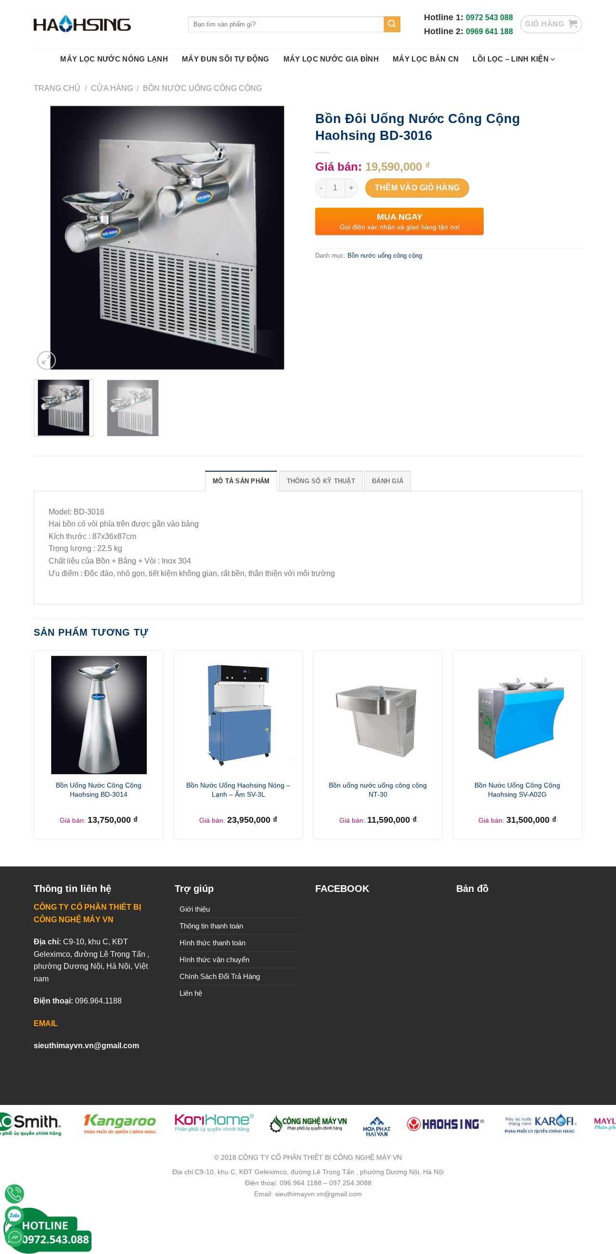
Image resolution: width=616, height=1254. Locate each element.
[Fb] (14, 1237)
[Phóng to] (46, 360)
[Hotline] (14, 1194)
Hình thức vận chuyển (214, 959)
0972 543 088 (489, 17)
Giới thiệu (195, 909)
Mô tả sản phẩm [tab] (241, 481)
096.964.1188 (98, 1001)
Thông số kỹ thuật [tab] (321, 481)
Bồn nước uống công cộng (202, 88)
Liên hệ (191, 993)
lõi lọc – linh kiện (511, 59)
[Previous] (51, 238)
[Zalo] (14, 1215)
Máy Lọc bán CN (426, 59)
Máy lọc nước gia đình (331, 59)
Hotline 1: (445, 17)
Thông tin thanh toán (211, 926)
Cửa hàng (112, 88)
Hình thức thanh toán (212, 943)
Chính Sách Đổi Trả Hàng (220, 976)
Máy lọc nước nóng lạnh (114, 59)
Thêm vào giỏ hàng (417, 188)
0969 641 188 (489, 31)
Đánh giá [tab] (387, 481)
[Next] (283, 238)
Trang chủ (57, 88)
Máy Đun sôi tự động (226, 59)
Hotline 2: (445, 31)
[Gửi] (392, 24)
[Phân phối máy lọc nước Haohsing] (104, 24)
